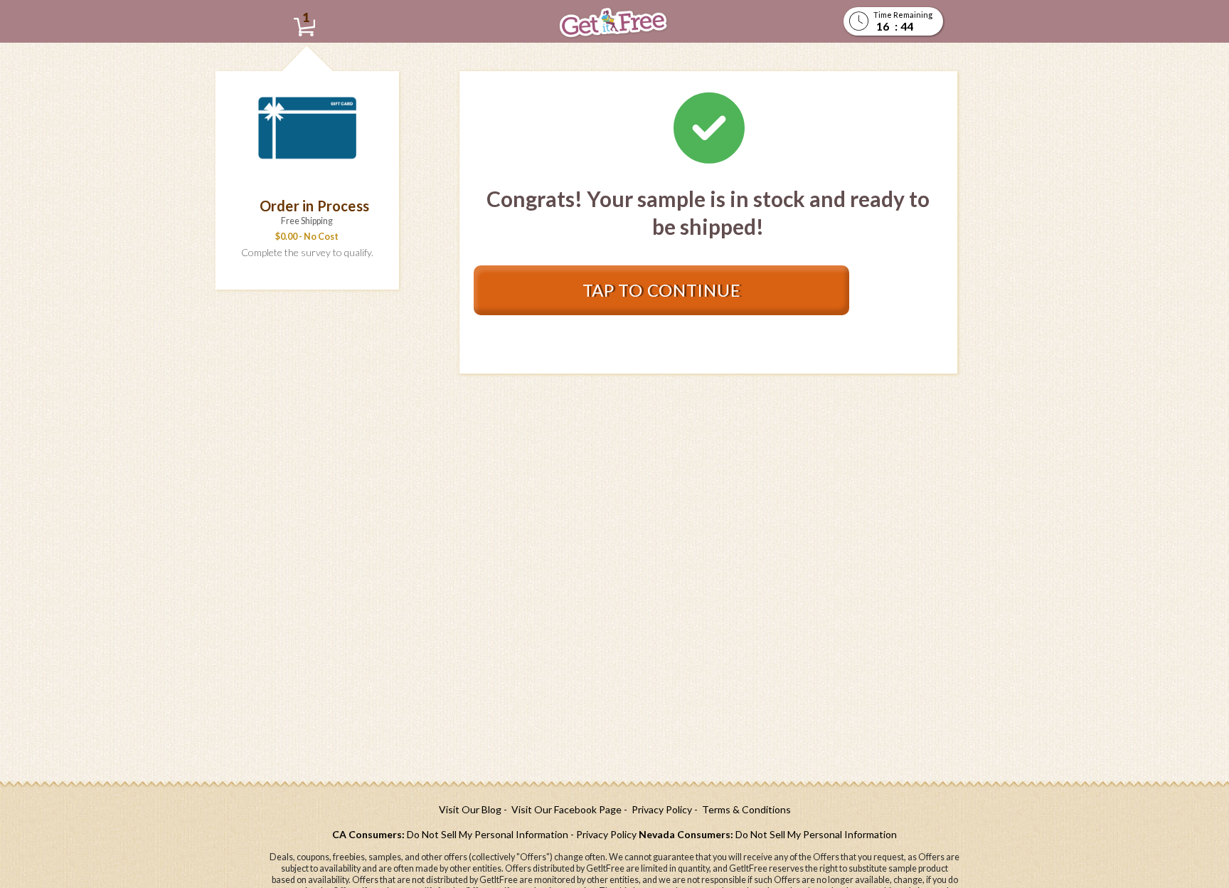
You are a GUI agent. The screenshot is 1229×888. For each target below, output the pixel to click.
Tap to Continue (661, 290)
